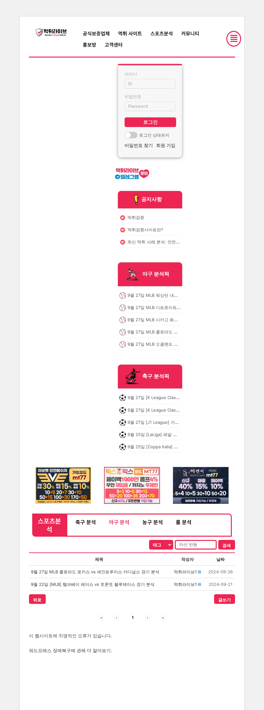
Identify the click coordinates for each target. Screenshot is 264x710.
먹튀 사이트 (130, 33)
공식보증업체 (96, 33)
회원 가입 (165, 145)
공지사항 (151, 199)
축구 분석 (85, 522)
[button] (185, 571)
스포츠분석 (161, 33)
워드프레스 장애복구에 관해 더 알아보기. (70, 650)
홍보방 (89, 44)
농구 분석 (152, 522)
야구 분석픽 (155, 273)
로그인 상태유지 (154, 135)
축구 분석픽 (155, 376)
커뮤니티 (190, 33)
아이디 (131, 74)
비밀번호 (133, 96)
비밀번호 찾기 (139, 145)
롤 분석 (184, 522)
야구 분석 (119, 522)
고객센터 (114, 44)
